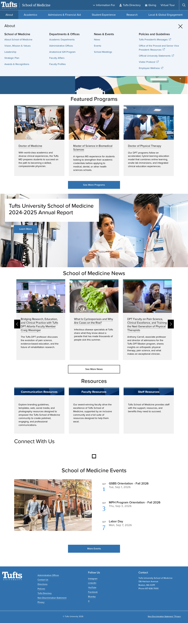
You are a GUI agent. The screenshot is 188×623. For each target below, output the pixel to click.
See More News (94, 369)
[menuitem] (25, 40)
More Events (94, 548)
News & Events (104, 34)
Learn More (25, 229)
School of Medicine (36, 5)
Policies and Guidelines (154, 34)
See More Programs (94, 185)
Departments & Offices (64, 34)
